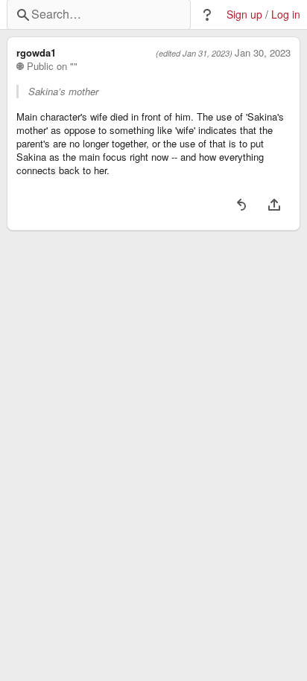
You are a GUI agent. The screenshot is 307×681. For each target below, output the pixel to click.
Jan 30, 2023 (263, 53)
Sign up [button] (244, 14)
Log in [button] (285, 14)
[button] (207, 15)
